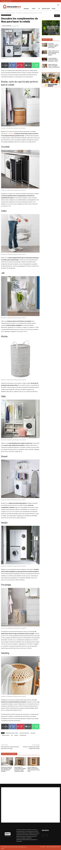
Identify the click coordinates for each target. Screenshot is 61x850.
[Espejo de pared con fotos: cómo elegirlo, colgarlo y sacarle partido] (44, 66)
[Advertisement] (30, 805)
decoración (33, 733)
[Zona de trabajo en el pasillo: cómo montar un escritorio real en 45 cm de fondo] (34, 761)
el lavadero (10, 133)
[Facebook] (57, 1)
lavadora (16, 735)
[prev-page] (2, 775)
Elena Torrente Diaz (7, 25)
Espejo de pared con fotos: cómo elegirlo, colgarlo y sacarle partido (54, 66)
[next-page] (5, 775)
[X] (59, 1)
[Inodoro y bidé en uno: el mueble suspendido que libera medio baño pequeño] (44, 52)
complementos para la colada (11, 733)
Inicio (2, 13)
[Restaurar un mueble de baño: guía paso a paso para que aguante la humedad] (7, 761)
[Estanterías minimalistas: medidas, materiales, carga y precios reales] (44, 45)
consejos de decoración (24, 733)
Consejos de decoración (10, 13)
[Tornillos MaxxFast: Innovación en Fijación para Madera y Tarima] (44, 60)
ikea (5, 58)
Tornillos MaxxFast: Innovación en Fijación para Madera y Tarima (53, 60)
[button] (58, 5)
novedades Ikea (23, 735)
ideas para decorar (6, 735)
